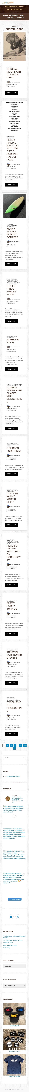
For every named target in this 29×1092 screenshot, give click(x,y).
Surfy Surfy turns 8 (12, 606)
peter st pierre (10, 136)
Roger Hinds (14, 279)
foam (16, 649)
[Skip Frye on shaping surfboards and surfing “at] (14, 816)
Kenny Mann (10, 224)
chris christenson (11, 489)
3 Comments (12, 568)
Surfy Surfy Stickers (14, 1051)
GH (15, 650)
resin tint (9, 282)
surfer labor (10, 67)
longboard (14, 284)
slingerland (10, 385)
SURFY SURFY (8, 943)
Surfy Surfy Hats (14, 1025)
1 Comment (11, 86)
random (9, 444)
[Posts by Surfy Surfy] (8, 82)
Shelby (8, 279)
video (8, 543)
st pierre (9, 542)
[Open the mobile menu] (25, 3)
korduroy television (12, 541)
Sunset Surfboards (12, 225)
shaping (9, 384)
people (8, 284)
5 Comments (12, 351)
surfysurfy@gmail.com (14, 9)
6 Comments (12, 510)
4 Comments (12, 617)
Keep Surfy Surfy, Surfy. (10, 945)
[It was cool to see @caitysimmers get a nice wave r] (14, 861)
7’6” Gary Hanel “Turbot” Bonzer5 (12, 940)
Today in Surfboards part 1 (14, 655)
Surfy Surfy (16, 82)
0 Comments (12, 168)
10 (20, 745)
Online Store (14, 12)
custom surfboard (12, 281)
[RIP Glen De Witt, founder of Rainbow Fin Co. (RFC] (14, 883)
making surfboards (12, 280)
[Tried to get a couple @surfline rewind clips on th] (14, 839)
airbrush (17, 700)
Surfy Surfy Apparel (14, 1076)
